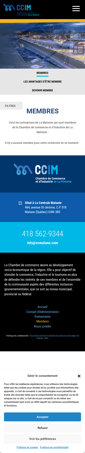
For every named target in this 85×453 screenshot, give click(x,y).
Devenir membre (42, 90)
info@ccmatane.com (42, 243)
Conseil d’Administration (42, 312)
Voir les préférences (42, 439)
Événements (43, 317)
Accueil (42, 307)
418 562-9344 (42, 234)
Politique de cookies (27, 447)
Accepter (42, 417)
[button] (79, 376)
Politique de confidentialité (54, 447)
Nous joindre (42, 326)
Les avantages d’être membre (43, 81)
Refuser (43, 428)
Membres (42, 72)
